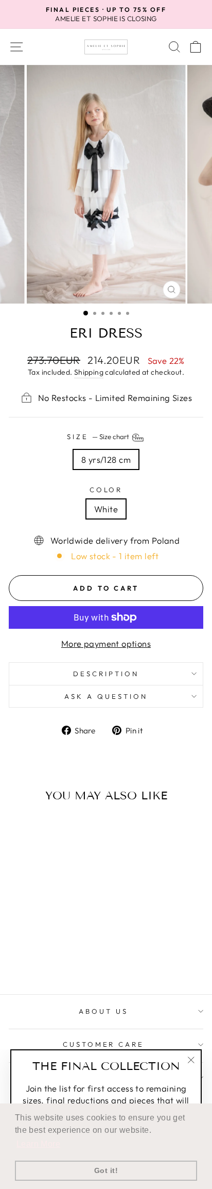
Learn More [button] (38, 1144)
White (106, 509)
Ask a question (106, 696)
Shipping (88, 372)
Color (106, 489)
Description (106, 673)
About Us (103, 1011)
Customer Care (104, 1044)
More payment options (106, 643)
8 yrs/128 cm (106, 459)
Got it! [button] (106, 1170)
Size (99, 436)
